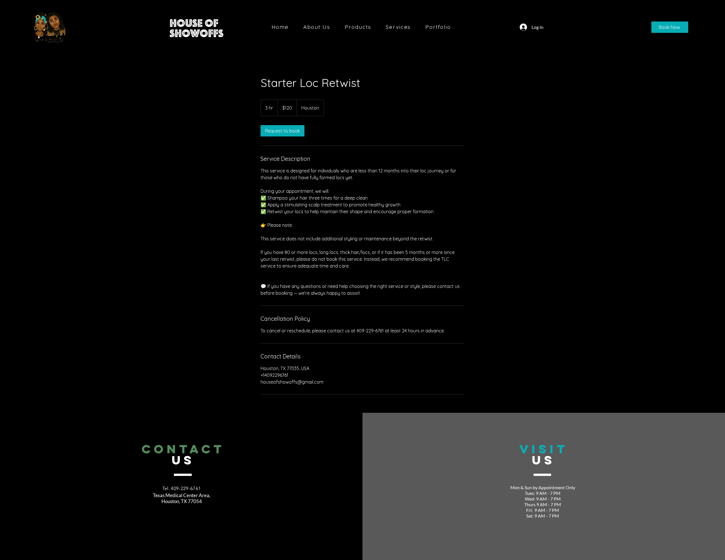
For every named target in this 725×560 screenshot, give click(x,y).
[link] (282, 130)
